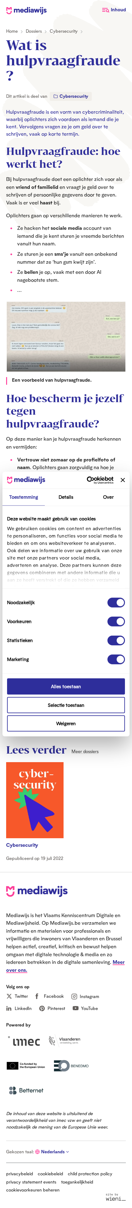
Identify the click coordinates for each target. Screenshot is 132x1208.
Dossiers (34, 31)
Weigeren (66, 723)
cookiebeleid (50, 1173)
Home (12, 31)
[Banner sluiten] (123, 480)
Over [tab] (108, 497)
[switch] (116, 621)
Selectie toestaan (66, 705)
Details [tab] (66, 497)
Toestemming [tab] (23, 497)
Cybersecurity (64, 31)
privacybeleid (19, 1173)
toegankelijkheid (77, 1181)
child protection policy (90, 1173)
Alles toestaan (66, 686)
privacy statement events (31, 1181)
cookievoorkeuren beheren (33, 1189)
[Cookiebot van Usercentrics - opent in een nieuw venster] (87, 480)
